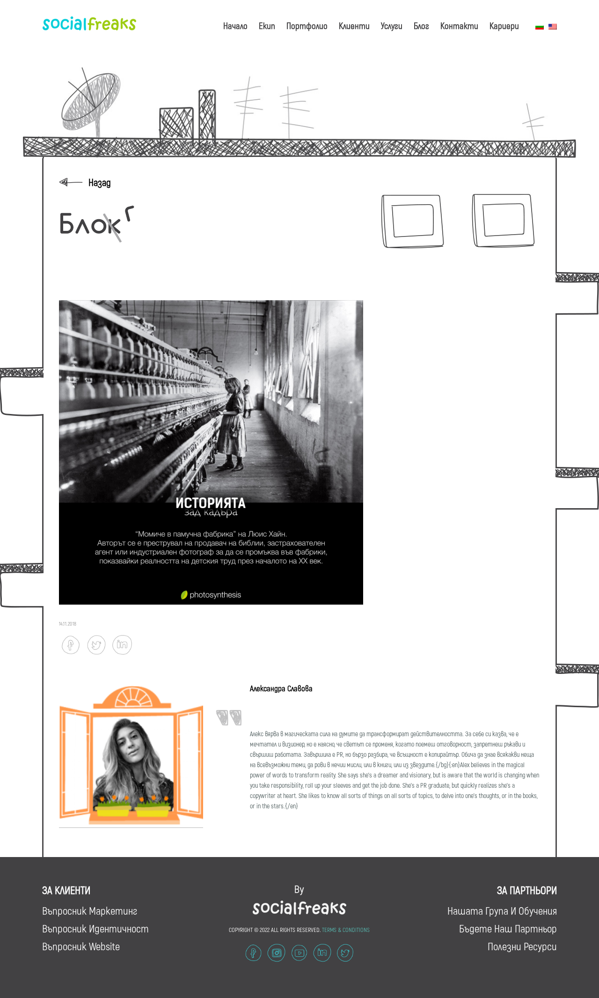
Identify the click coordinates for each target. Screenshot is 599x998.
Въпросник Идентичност (95, 928)
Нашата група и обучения (502, 910)
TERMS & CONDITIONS (346, 929)
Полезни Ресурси (522, 946)
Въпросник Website (81, 946)
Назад (99, 182)
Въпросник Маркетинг (89, 910)
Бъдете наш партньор (508, 928)
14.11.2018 (68, 624)
